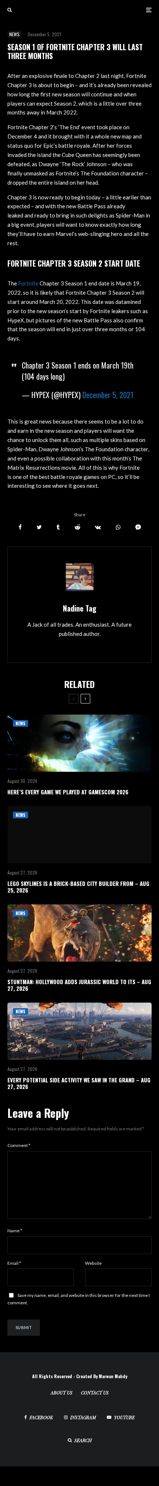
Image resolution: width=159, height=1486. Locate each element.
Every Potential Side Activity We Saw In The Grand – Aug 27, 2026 (78, 1083)
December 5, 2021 (107, 394)
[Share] (20, 527)
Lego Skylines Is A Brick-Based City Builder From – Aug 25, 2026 (78, 886)
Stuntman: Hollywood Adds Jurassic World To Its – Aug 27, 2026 (79, 985)
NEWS (14, 34)
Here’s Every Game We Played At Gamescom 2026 (67, 791)
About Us (61, 1393)
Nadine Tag (80, 608)
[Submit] (77, 527)
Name (14, 1230)
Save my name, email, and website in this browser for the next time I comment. (78, 1298)
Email (14, 1263)
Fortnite (28, 283)
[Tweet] (39, 527)
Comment (18, 1145)
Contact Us (95, 1393)
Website (93, 1263)
